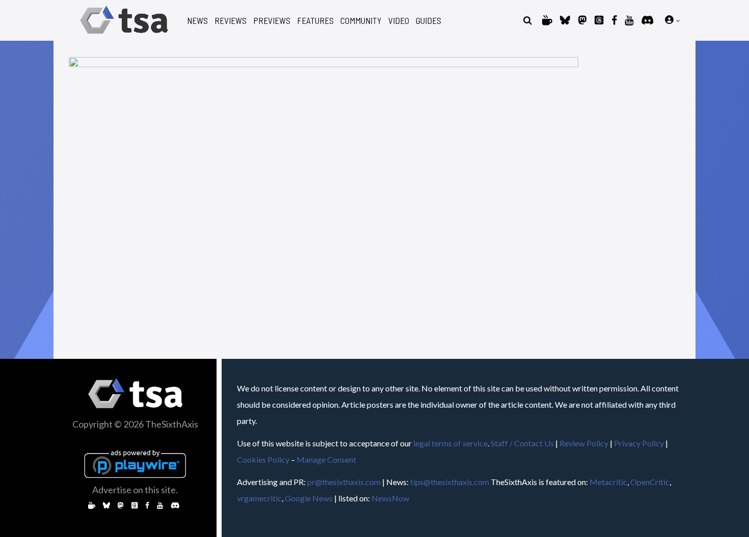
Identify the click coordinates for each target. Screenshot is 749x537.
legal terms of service (450, 443)
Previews (271, 20)
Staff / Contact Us (522, 443)
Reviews (231, 20)
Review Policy (583, 443)
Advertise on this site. (135, 489)
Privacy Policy (639, 443)
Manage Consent (326, 459)
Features (315, 20)
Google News (309, 498)
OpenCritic (650, 482)
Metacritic (608, 482)
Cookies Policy (263, 459)
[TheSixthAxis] (124, 35)
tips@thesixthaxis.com (449, 482)
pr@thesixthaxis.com (344, 482)
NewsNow (390, 498)
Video (398, 20)
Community (361, 20)
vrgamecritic (259, 498)
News (197, 20)
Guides (428, 20)
